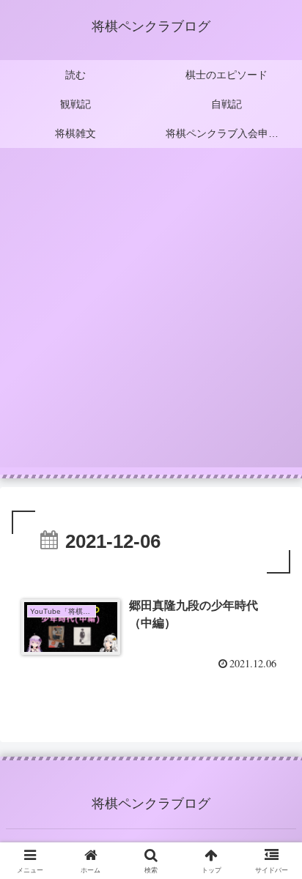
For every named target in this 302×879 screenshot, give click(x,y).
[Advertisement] (151, 316)
